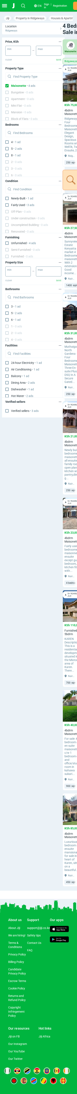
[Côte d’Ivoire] (66, 1070)
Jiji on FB (14, 1036)
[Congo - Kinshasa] (33, 1080)
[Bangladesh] (14, 1080)
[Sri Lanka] (24, 1080)
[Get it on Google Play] (59, 939)
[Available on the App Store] (59, 929)
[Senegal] (56, 1070)
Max (40, 49)
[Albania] (53, 1080)
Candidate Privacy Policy (17, 971)
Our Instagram (17, 1044)
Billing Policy (16, 962)
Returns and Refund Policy (17, 998)
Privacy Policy (17, 954)
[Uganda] (17, 1070)
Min (9, 49)
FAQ (29, 950)
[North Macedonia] (63, 1080)
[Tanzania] (27, 1070)
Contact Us (34, 942)
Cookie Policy (16, 988)
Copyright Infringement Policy (16, 1011)
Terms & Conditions (15, 945)
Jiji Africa (44, 1036)
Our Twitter (15, 1058)
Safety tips (34, 935)
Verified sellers (25, 410)
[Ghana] (37, 1070)
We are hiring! (16, 935)
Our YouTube (16, 1051)
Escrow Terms (17, 981)
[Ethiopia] (47, 1070)
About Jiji (14, 928)
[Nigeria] (7, 1070)
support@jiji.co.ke (38, 928)
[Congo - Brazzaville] (43, 1080)
